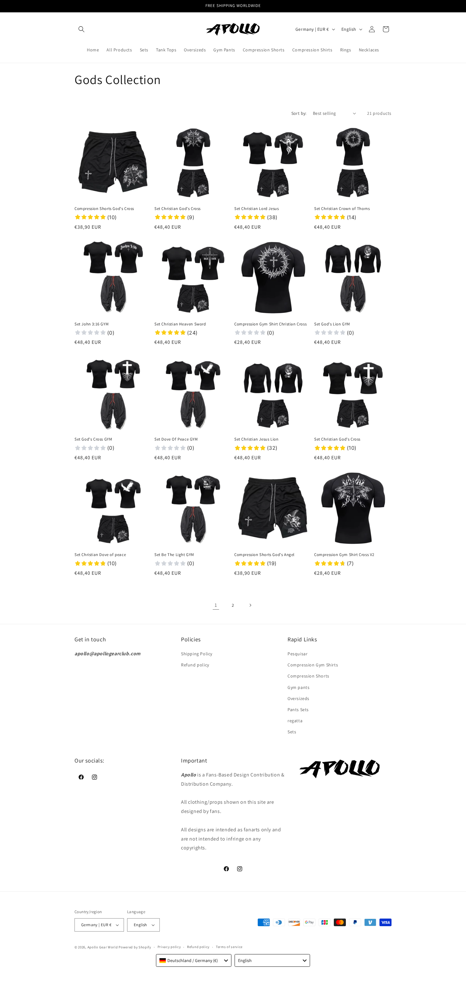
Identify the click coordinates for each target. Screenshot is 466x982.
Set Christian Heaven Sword (180, 324)
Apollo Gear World (102, 947)
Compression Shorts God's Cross (104, 208)
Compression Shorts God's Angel (264, 554)
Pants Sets (298, 709)
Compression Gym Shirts (313, 665)
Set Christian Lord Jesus (256, 208)
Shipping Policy (196, 654)
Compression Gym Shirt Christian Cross (270, 324)
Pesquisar (297, 654)
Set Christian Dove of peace (100, 554)
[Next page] (250, 605)
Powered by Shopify (135, 947)
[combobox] (193, 960)
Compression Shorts (308, 676)
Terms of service (229, 947)
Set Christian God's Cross (177, 208)
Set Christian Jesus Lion (256, 439)
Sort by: (299, 113)
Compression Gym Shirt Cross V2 (344, 554)
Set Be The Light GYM (174, 554)
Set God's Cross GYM (93, 439)
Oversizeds (298, 698)
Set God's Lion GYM (332, 324)
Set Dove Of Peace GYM (176, 439)
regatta (295, 720)
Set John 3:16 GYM (91, 324)
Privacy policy (169, 947)
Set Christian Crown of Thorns (342, 208)
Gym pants (298, 687)
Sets (292, 732)
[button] (81, 29)
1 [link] (216, 605)
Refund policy (195, 665)
